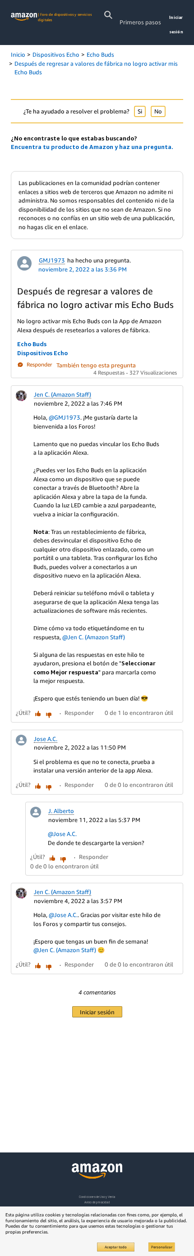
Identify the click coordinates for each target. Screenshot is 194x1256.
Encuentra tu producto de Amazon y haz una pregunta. (92, 146)
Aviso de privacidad (97, 1202)
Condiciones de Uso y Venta (97, 1196)
